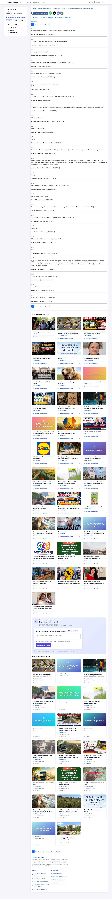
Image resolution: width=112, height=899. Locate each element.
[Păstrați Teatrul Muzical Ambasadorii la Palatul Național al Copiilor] (94, 328)
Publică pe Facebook (41, 13)
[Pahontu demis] (69, 527)
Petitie (36, 17)
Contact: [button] (43, 2)
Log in (91, 2)
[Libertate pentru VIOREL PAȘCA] (43, 328)
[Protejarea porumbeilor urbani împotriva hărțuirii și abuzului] (94, 453)
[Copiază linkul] (62, 13)
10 (57, 851)
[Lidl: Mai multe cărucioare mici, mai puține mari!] (43, 453)
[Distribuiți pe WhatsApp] (50, 13)
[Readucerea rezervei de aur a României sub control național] (69, 428)
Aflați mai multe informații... (16, 17)
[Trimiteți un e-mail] (58, 13)
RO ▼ (23, 2)
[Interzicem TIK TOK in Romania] (94, 378)
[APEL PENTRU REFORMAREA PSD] (94, 427)
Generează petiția (44, 645)
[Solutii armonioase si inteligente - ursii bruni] (69, 378)
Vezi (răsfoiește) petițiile (32, 2)
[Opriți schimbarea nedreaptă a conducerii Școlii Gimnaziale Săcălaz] (94, 578)
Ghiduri (34, 870)
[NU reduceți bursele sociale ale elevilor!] (43, 378)
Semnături (47, 17)
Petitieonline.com (12, 2)
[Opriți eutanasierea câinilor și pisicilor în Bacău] (69, 553)
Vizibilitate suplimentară (64, 17)
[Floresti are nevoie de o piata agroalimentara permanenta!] (94, 553)
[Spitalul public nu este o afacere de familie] (69, 353)
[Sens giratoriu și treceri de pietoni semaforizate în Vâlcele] (43, 503)
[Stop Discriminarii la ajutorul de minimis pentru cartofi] (43, 578)
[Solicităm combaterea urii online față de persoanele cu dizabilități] (94, 353)
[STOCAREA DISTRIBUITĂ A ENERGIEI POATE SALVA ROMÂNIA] (43, 403)
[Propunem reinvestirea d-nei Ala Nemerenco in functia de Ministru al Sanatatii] (69, 503)
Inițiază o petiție (100, 2)
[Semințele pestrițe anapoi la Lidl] (94, 502)
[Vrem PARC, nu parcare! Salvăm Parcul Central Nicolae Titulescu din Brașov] (94, 528)
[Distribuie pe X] (54, 13)
